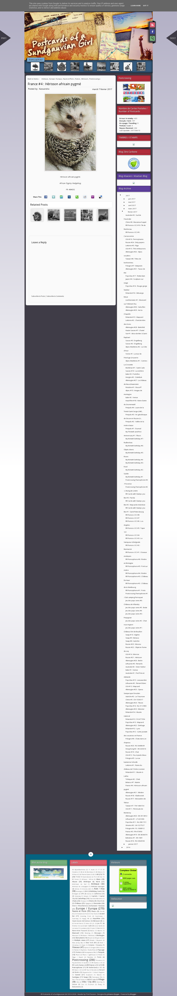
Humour (87, 921)
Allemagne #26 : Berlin (134, 660)
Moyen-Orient (99, 938)
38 (81, 872)
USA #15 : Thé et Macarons (136, 249)
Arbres (77, 889)
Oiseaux (76, 947)
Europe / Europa (55, 79)
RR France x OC (93, 965)
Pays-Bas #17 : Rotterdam (135, 276)
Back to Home (33, 79)
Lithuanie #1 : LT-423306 (135, 819)
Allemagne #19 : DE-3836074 (136, 835)
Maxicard (75, 933)
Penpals (101, 952)
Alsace (74, 881)
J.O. (93, 923)
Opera (86, 947)
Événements (76, 987)
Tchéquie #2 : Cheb (133, 779)
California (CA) (99, 894)
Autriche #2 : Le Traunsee (135, 696)
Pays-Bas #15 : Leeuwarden (136, 680)
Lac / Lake (88, 926)
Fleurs (94, 911)
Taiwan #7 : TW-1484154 (135, 806)
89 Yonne (75, 879)
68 (98, 874)
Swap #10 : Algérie (133, 635)
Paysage (101, 950)
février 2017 (132, 212)
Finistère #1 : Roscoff (133, 387)
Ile (104, 921)
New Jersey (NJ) (77, 943)
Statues (99, 975)
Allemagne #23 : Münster (135, 709)
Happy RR (85, 918)
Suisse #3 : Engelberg (134, 340)
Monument (80, 938)
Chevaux (83, 901)
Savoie (77, 975)
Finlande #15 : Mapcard (134, 317)
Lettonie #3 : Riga (132, 245)
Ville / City (87, 981)
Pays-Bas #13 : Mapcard (135, 722)
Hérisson (84, 79)
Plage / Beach (77, 957)
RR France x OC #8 (132, 515)
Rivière (77, 972)
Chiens (91, 901)
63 (93, 874)
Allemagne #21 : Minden (135, 792)
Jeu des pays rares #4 (134, 611)
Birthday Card (95, 891)
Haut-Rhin (96, 918)
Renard (102, 970)
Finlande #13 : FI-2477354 (135, 719)
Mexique (75, 935)
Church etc (101, 901)
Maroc (92, 930)
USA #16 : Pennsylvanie (134, 239)
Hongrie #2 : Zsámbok (134, 377)
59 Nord (75, 874)
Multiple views (80, 940)
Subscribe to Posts (38, 296)
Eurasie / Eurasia (98, 906)
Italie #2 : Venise (132, 397)
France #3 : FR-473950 (134, 831)
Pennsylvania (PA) (90, 952)
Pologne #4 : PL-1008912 (135, 828)
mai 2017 (131, 202)
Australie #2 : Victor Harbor (136, 667)
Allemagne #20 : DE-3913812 (136, 816)
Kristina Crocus (77, 926)
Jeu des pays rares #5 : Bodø (136, 607)
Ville (77, 982)
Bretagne (75, 894)
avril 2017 (132, 205)
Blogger (133, 994)
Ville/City (99, 982)
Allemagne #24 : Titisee (134, 703)
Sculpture (89, 975)
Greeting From (85, 916)
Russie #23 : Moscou (133, 644)
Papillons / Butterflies (88, 950)
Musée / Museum (96, 940)
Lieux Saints (98, 926)
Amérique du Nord (91, 881)
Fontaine (80, 914)
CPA (82, 894)
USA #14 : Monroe (132, 654)
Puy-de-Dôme (76, 963)
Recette (94, 970)
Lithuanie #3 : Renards (134, 664)
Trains (82, 979)
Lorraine (75, 928)
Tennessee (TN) (97, 977)
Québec (86, 963)
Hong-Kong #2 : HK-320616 (136, 749)
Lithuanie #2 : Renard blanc (136, 683)
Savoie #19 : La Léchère (135, 371)
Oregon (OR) (95, 947)
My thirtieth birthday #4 (134, 460)
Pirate (100, 955)
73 (103, 874)
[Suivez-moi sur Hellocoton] (113, 906)
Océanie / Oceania (95, 945)
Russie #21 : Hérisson (134, 657)
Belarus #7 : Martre (133, 782)
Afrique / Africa (87, 879)
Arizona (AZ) (86, 889)
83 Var (100, 877)
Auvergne (79, 891)
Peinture (79, 952)
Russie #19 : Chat (132, 752)
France (77, 79)
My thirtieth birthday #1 (134, 477)
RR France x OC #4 (132, 535)
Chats (74, 901)
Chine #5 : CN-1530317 (134, 700)
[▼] (122, 196)
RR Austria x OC (97, 963)
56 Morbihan (89, 872)
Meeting (87, 933)
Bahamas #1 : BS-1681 (134, 838)
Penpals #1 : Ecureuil (133, 428)
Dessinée (97, 903)
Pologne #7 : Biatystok (134, 266)
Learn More (136, 6)
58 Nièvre (99, 872)
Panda (76, 950)
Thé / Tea (75, 979)
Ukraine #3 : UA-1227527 (135, 825)
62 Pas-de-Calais (85, 874)
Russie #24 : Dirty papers (135, 242)
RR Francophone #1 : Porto (135, 590)
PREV (4, 38)
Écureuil (91, 984)
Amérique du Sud (79, 884)
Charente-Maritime (96, 898)
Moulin (90, 938)
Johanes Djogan (113, 994)
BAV (86, 891)
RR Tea (86, 970)
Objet (83, 945)
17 (99, 869)
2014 (128, 847)
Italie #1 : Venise (132, 670)
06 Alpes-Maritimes (78, 869)
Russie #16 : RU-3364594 (135, 841)
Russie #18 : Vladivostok (135, 796)
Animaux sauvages (98, 886)
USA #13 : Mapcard (133, 686)
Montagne (100, 935)
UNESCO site (91, 980)
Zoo (82, 984)
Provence (99, 960)
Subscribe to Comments (55, 296)
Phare (78, 955)
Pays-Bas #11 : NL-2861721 (136, 822)
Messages (97, 933)
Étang (100, 984)
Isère (87, 923)
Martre (100, 930)
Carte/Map (82, 898)
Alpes (98, 879)
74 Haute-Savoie (85, 877)
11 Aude (92, 869)
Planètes (90, 957)
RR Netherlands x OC (94, 967)
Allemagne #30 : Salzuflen (135, 307)
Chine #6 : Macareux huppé (136, 222)
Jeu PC (99, 923)
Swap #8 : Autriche (132, 641)
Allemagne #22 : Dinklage (135, 725)
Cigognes (88, 903)
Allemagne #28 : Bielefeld (135, 327)
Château (78, 903)
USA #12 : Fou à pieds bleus (136, 755)
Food (87, 914)
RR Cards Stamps (78, 965)
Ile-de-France (78, 923)
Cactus (89, 894)
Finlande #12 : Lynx (133, 728)
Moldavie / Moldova (87, 935)
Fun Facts (94, 914)
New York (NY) (91, 943)
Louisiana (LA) (84, 928)
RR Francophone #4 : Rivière (136, 573)
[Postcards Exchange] (134, 101)
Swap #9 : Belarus (132, 638)
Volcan (74, 984)
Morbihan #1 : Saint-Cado (135, 368)
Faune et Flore (68, 79)
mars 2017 (132, 209)
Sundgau (75, 977)
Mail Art (99, 928)
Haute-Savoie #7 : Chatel (135, 330)
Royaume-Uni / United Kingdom (94, 972)
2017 (128, 195)
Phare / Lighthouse (89, 955)
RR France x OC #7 (132, 518)
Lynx (93, 928)
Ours (102, 947)
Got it (145, 6)
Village (101, 979)
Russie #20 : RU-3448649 (135, 746)
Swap (86, 977)
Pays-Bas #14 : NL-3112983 (136, 706)
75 (94, 877)
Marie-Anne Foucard (79, 931)
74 (77, 877)
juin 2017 (131, 199)
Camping (78, 896)
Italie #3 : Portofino (133, 374)
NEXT (173, 38)
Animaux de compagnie (80, 886)
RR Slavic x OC (77, 970)
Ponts (99, 957)
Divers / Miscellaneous (80, 906)
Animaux (45, 79)
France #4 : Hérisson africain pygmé (54, 84)
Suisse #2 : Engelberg (134, 344)
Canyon (86, 896)
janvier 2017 (133, 844)
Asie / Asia (99, 888)
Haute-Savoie (77, 921)
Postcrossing (94, 79)
